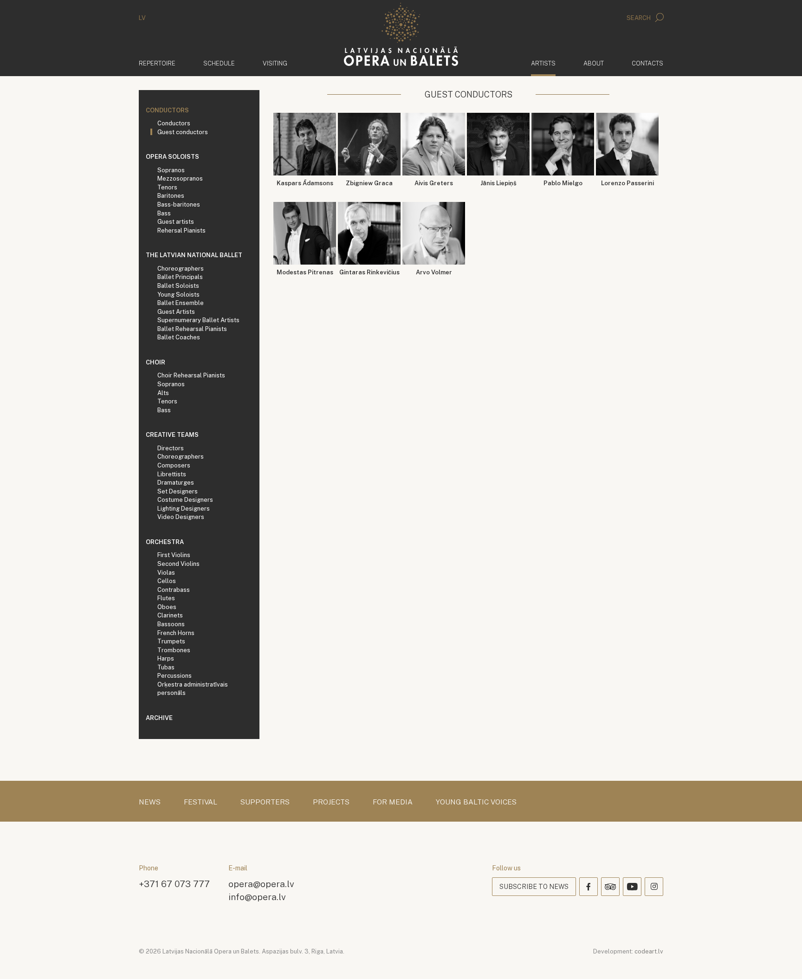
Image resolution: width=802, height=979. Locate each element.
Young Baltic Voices (476, 802)
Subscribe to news (534, 886)
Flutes (166, 598)
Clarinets (170, 615)
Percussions (174, 675)
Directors (170, 448)
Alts (163, 392)
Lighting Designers (183, 508)
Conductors (167, 110)
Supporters (265, 802)
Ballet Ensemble (180, 302)
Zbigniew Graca (369, 183)
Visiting (275, 63)
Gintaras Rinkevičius (369, 272)
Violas (166, 572)
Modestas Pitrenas (305, 272)
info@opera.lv (257, 896)
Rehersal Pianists (181, 230)
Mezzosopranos (180, 178)
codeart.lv (648, 951)
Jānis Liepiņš (498, 183)
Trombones (173, 650)
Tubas (166, 667)
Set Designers (177, 491)
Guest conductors (182, 132)
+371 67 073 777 (174, 883)
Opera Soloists (172, 156)
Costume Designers (185, 499)
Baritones (170, 195)
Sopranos (171, 170)
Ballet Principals (180, 276)
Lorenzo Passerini (627, 183)
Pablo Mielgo (562, 183)
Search (639, 17)
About (593, 63)
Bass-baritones (178, 204)
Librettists (171, 474)
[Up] (781, 958)
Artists (543, 63)
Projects (331, 802)
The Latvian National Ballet (194, 255)
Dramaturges (175, 482)
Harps (165, 658)
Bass (164, 213)
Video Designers (180, 516)
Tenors (167, 187)
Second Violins (178, 563)
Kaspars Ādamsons (305, 183)
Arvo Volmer (434, 272)
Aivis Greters (433, 183)
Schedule (219, 63)
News (150, 802)
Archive (159, 717)
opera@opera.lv (261, 883)
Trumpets (171, 641)
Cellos (166, 580)
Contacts (647, 63)
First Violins (173, 554)
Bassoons (171, 624)
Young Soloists (178, 294)
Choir (155, 362)
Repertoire (157, 63)
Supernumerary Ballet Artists (198, 320)
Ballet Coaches (178, 337)
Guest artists (175, 221)
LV (142, 17)
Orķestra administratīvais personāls (192, 689)
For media (393, 802)
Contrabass (173, 589)
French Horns (175, 632)
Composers (173, 465)
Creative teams (172, 434)
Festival (200, 802)
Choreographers (180, 268)
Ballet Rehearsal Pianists (192, 328)
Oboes (166, 606)
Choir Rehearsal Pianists (191, 375)
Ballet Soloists (178, 285)
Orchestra (165, 541)
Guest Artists (176, 311)
